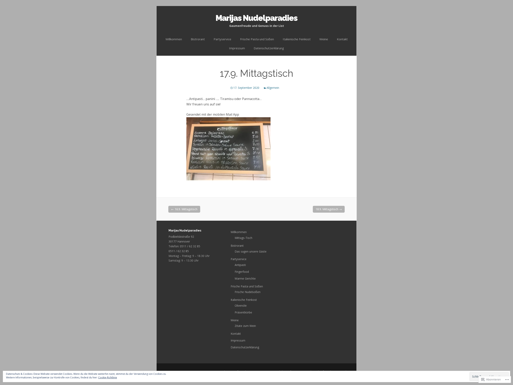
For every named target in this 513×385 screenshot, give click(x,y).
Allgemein (273, 88)
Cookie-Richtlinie (107, 377)
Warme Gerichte (245, 278)
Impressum (237, 48)
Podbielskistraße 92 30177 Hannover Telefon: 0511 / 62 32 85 (184, 241)
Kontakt (342, 39)
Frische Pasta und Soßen (257, 39)
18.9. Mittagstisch (329, 209)
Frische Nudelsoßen (248, 292)
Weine (323, 39)
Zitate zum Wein (245, 326)
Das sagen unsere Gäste (251, 251)
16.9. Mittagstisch (184, 209)
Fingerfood (242, 272)
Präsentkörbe (243, 312)
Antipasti (240, 265)
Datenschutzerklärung (269, 48)
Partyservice (222, 39)
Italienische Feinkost (297, 39)
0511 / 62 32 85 (179, 251)
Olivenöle (241, 305)
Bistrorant (198, 39)
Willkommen (174, 39)
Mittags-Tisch (243, 238)
